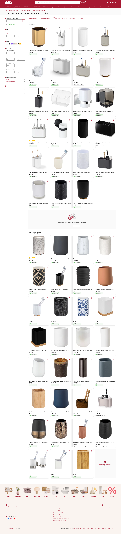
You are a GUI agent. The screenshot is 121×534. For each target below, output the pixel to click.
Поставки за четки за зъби (38, 10)
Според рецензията (46, 18)
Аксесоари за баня (25, 10)
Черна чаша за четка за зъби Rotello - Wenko (62, 289)
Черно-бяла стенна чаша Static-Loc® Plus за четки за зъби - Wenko (67, 142)
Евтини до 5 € (9, 31)
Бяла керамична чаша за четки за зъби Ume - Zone (63, 350)
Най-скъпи (80, 18)
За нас (54, 506)
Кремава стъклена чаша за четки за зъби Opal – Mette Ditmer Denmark (90, 350)
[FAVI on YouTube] (14, 518)
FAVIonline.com (11, 528)
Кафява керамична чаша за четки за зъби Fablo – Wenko (86, 442)
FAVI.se (99, 528)
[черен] (9, 43)
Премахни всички (68, 226)
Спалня (84, 496)
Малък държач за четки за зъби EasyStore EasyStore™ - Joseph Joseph (68, 50)
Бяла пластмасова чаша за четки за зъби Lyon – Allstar (86, 172)
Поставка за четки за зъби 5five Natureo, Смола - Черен (42, 350)
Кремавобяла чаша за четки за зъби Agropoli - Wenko (64, 172)
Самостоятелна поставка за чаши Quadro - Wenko (85, 111)
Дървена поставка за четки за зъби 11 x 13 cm (84, 411)
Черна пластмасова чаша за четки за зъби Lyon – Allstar (64, 203)
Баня (65, 496)
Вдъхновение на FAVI (58, 512)
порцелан (8, 94)
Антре (103, 496)
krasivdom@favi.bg (13, 506)
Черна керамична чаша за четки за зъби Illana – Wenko (86, 289)
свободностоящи (10, 81)
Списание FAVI (56, 514)
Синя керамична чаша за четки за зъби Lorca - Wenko (86, 320)
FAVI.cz (71, 528)
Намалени (112, 496)
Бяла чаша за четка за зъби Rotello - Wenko (39, 320)
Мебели (8, 496)
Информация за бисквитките (59, 520)
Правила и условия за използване (61, 518)
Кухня (55, 496)
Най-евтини (72, 18)
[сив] (14, 43)
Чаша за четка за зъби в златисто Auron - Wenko (41, 50)
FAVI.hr (91, 528)
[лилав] (12, 43)
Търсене (83, 2)
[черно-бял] (18, 43)
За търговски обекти (58, 516)
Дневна (74, 496)
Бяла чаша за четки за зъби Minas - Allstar (83, 50)
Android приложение (110, 506)
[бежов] (16, 43)
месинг (8, 97)
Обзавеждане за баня (14, 10)
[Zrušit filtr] (12, 91)
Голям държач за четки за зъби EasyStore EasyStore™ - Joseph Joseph (46, 142)
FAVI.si (112, 528)
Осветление (37, 496)
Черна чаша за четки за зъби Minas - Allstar (83, 142)
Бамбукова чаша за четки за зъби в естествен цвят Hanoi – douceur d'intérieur (92, 473)
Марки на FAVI (56, 510)
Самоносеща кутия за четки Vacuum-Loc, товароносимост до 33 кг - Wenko (47, 81)
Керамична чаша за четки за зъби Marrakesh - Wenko (64, 442)
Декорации (18, 496)
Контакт (9, 508)
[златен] (20, 43)
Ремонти (46, 496)
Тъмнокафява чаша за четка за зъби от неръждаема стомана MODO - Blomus (92, 381)
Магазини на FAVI (57, 508)
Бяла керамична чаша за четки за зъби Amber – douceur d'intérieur (45, 258)
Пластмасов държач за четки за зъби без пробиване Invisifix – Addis (67, 111)
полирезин (9, 95)
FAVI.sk (75, 528)
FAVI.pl (79, 528)
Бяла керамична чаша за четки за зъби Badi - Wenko (41, 381)
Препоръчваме (33, 18)
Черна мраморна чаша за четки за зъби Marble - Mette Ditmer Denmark (68, 320)
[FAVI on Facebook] (8, 518)
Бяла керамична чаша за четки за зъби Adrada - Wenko (86, 258)
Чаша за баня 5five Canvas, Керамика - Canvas (40, 289)
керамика (8, 88)
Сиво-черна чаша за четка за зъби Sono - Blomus (63, 258)
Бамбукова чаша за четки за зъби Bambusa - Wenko (41, 411)
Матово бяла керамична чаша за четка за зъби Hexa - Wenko (66, 473)
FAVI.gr (108, 528)
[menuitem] (9, 6)
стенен (8, 79)
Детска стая (93, 496)
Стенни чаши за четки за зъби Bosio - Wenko (40, 473)
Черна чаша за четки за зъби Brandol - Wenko (40, 442)
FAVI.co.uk (103, 528)
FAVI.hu (87, 528)
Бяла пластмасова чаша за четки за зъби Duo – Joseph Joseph (66, 81)
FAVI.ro (83, 528)
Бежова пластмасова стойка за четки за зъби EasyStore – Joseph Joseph (90, 81)
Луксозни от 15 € (10, 33)
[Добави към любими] (69, 28)
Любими (57, 18)
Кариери (10, 510)
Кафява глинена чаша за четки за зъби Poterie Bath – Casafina (66, 381)
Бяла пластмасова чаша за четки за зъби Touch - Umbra (42, 172)
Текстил (27, 496)
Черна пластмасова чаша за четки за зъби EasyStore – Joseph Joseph (46, 111)
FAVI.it (95, 528)
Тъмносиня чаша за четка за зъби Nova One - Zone (63, 411)
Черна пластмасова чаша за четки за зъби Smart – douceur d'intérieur (90, 203)
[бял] (7, 43)
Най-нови (64, 18)
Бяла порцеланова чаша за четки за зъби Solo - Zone (108, 350)
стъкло (8, 90)
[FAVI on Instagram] (10, 518)
